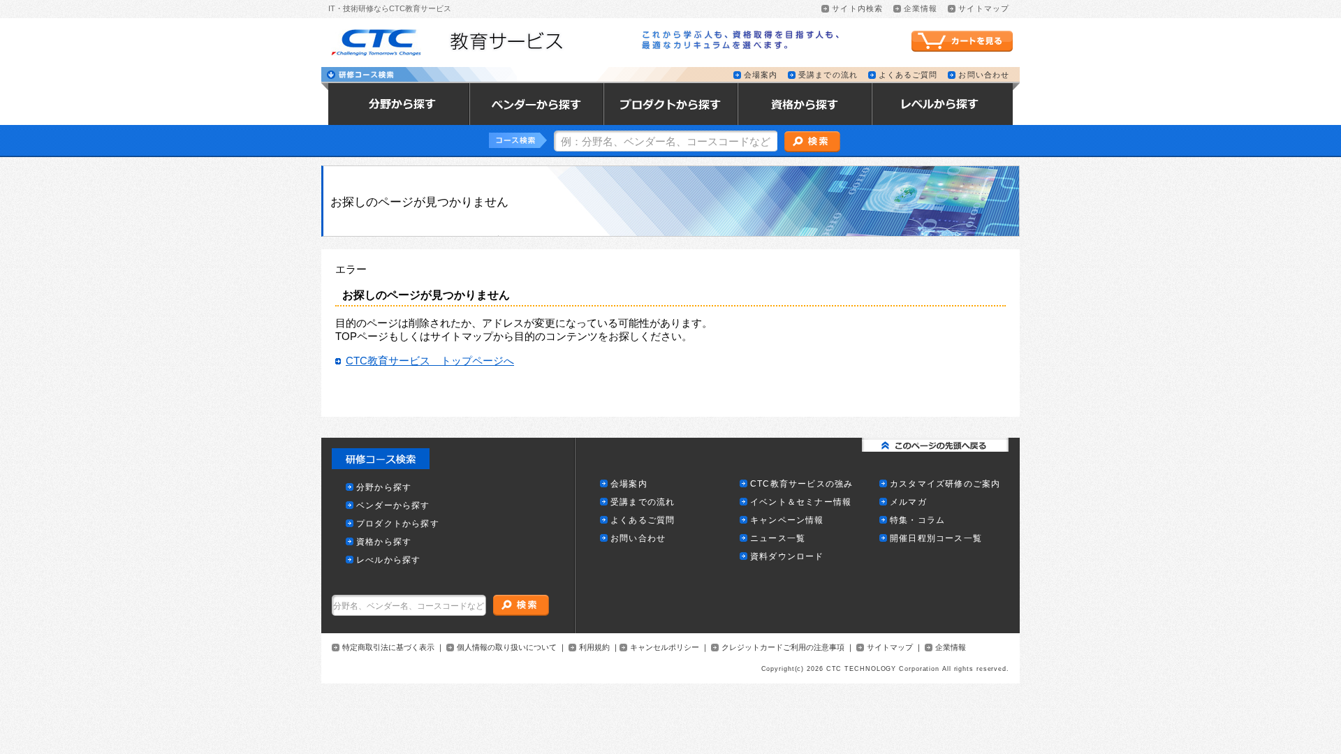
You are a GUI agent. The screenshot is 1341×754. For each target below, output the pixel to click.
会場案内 (760, 75)
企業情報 (920, 9)
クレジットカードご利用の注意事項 (782, 647)
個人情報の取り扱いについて (507, 647)
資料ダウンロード (787, 556)
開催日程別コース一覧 (936, 538)
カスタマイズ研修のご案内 (945, 484)
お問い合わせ (983, 75)
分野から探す (383, 487)
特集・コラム (917, 520)
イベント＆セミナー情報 (800, 502)
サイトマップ (983, 9)
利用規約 (594, 647)
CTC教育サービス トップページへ (430, 361)
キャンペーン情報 (787, 520)
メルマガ (908, 502)
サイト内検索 (857, 9)
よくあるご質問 (908, 75)
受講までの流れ (828, 75)
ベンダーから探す (393, 505)
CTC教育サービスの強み (801, 484)
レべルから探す (388, 560)
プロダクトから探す (397, 523)
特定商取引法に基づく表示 (388, 647)
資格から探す (383, 542)
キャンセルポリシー (664, 647)
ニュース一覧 (777, 538)
